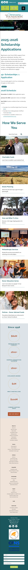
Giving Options (14, 446)
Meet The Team (14, 429)
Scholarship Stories (14, 484)
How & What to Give (14, 512)
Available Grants (14, 469)
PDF (5, 109)
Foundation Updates (14, 440)
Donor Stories (13, 447)
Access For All (13, 492)
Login (14, 501)
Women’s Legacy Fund (14, 495)
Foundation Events (13, 432)
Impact (13, 488)
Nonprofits (14, 467)
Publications (13, 437)
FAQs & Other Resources (13, 463)
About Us (14, 425)
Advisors (13, 455)
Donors (13, 444)
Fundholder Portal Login (13, 450)
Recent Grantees (14, 472)
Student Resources (13, 481)
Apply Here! (4, 86)
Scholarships (13, 476)
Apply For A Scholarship (13, 483)
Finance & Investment (14, 435)
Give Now (5, 7)
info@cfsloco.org (14, 524)
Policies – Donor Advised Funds (14, 449)
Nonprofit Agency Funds (13, 470)
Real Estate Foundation (13, 461)
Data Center (14, 7)
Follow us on (12, 2)
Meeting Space (14, 434)
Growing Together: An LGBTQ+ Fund (14, 493)
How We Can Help (13, 458)
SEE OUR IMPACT (14, 414)
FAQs (14, 480)
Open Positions (14, 438)
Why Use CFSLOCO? (14, 460)
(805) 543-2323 (15, 520)
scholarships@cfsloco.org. (9, 116)
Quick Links (14, 505)
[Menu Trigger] (23, 8)
